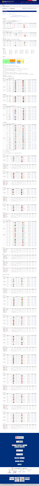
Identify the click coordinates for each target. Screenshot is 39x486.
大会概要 (23, 8)
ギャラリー (16, 3)
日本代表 (6, 3)
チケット (13, 3)
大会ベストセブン (5, 22)
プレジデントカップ (19, 16)
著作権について (28, 484)
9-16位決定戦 (15, 16)
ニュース (3, 3)
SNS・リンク (27, 3)
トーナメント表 (27, 16)
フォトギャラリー (7, 6)
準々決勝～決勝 (11, 16)
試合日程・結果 (29, 8)
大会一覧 (4, 6)
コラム (19, 3)
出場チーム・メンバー (26, 8)
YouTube (35, 45)
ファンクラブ (31, 3)
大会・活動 (9, 3)
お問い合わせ (35, 484)
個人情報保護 (32, 484)
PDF (30, 45)
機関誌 (21, 3)
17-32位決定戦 (23, 16)
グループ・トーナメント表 (34, 8)
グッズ (24, 3)
